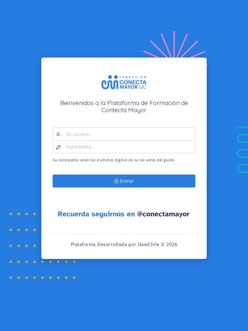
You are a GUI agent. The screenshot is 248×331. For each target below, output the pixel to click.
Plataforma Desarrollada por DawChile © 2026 (124, 244)
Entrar (126, 181)
